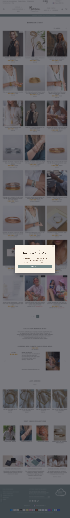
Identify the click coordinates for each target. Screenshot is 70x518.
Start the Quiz (35, 266)
